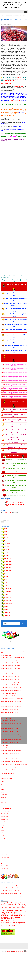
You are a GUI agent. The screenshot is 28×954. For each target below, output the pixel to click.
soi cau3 (14, 907)
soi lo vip (22, 922)
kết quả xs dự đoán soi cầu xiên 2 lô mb (10, 709)
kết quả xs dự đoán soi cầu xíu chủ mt (15, 507)
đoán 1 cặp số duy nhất (8, 925)
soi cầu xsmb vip (19, 919)
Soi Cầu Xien (12, 917)
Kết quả (6, 537)
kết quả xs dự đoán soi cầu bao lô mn (9, 747)
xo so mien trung (20, 79)
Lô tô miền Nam (7, 600)
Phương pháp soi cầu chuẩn (7, 773)
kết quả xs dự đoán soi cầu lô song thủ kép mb (12, 704)
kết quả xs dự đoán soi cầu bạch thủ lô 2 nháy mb (12, 657)
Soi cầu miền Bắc (10, 914)
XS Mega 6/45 (7, 543)
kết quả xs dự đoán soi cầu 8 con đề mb (10, 668)
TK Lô (2, 825)
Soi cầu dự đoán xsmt (11, 24)
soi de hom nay (19, 920)
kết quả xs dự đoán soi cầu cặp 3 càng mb (11, 682)
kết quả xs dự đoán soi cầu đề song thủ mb (11, 695)
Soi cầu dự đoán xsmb (6, 655)
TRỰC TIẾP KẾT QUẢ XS (6, 778)
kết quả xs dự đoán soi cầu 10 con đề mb (10, 671)
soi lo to (7, 922)
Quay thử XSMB (7, 609)
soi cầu (6, 910)
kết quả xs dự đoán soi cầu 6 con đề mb (10, 665)
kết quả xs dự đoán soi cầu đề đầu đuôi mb (11, 690)
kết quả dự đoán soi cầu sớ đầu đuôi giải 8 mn (11, 761)
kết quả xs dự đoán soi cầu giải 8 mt (9, 728)
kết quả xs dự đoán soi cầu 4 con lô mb (10, 673)
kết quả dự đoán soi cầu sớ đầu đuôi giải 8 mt (11, 734)
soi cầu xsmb (7, 919)
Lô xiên (6, 576)
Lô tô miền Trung (8, 603)
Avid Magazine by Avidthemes (20, 951)
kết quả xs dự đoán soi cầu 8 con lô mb (10, 679)
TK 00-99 (6, 594)
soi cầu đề (12, 920)
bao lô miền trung (9, 80)
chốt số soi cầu (9, 903)
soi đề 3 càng (23, 923)
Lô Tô (2, 850)
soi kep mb (24, 920)
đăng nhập (8, 512)
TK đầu (5, 582)
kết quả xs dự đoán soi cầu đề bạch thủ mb (11, 687)
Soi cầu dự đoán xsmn (6, 745)
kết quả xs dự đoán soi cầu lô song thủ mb (11, 706)
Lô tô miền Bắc (7, 597)
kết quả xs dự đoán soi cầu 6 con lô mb (10, 676)
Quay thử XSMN (7, 615)
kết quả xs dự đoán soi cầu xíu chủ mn (10, 769)
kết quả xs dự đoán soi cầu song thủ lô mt (11, 739)
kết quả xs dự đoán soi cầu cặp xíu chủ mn (11, 750)
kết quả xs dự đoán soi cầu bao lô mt (9, 720)
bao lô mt (19, 77)
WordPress (9, 951)
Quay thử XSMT (7, 612)
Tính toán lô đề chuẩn (6, 776)
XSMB (5, 528)
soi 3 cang (9, 907)
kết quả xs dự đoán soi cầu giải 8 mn (9, 756)
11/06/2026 (4, 24)
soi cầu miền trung (11, 915)
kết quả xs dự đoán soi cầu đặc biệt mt (10, 726)
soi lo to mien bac (17, 922)
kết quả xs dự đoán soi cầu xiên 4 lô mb (10, 712)
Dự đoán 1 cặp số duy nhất (18, 904)
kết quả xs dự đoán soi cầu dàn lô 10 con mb (11, 684)
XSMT (5, 534)
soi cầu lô (17, 912)
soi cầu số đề (5, 917)
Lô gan (5, 573)
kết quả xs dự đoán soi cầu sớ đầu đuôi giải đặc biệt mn (14, 764)
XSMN (5, 531)
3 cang (3, 903)
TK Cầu (2, 806)
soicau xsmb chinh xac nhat (12, 909)
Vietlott (6, 540)
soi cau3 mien (20, 907)
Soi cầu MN (22, 915)
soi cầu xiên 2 (20, 917)
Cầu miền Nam (7, 567)
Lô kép (5, 579)
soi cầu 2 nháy (13, 910)
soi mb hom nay (14, 923)
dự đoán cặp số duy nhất (18, 906)
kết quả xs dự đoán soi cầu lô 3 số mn (10, 758)
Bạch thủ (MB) (7, 555)
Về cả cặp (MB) (7, 561)
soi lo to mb (11, 922)
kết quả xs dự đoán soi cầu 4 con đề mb (10, 662)
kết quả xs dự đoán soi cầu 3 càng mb (10, 660)
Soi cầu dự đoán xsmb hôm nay (8, 693)
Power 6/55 (6, 549)
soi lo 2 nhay (3, 922)
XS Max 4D (6, 546)
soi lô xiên (5, 923)
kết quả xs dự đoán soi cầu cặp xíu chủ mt (11, 723)
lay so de (3, 907)
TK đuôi (6, 585)
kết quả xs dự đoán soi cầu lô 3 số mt (15, 502)
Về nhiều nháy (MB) (8, 564)
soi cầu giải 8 (9, 912)
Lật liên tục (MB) (7, 558)
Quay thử (6, 606)
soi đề (19, 923)
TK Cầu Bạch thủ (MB (6, 808)
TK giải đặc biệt (7, 588)
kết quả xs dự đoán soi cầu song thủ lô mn (11, 767)
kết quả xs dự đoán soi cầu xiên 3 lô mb (10, 715)
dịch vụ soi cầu (18, 903)
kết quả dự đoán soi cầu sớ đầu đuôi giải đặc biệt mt (13, 736)
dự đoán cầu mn (6, 906)
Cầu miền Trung (7, 570)
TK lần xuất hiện (7, 591)
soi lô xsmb (9, 923)
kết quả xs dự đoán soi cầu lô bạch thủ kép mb (12, 698)
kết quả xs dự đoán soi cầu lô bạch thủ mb (11, 701)
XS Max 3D (6, 552)
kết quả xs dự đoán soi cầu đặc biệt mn (10, 753)
